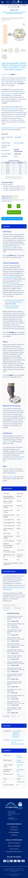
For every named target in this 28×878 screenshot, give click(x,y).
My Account (14, 830)
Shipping (14, 835)
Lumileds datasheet (9, 277)
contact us (6, 441)
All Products (5, 18)
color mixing (15, 127)
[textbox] (10, 605)
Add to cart (15, 212)
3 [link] (18, 716)
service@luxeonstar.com (13, 818)
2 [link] (15, 716)
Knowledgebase (8, 247)
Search (21, 2)
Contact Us (14, 827)
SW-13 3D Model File (17, 744)
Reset (7, 610)
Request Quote (7, 2)
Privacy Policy (14, 849)
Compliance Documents (14, 851)
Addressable (5, 127)
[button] (24, 24)
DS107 (16, 156)
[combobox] (10, 605)
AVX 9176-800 (11, 108)
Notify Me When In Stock (12, 218)
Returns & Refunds (14, 846)
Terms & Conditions (14, 843)
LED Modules (14, 18)
